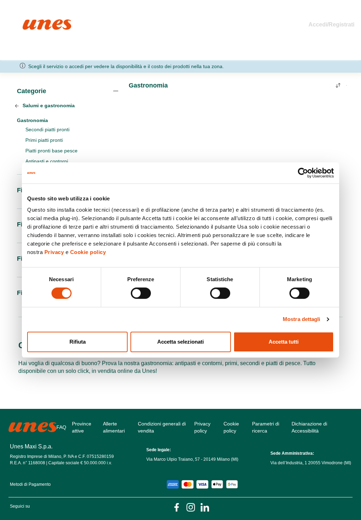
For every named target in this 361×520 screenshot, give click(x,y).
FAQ (61, 427)
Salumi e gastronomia (48, 105)
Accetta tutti (284, 342)
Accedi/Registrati (331, 25)
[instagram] (190, 507)
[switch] (141, 293)
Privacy (54, 252)
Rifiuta (77, 342)
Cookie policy (88, 252)
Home (30, 22)
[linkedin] (205, 507)
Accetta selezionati (180, 342)
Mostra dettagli (301, 319)
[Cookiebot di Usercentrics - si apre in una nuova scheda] (303, 173)
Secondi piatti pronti (47, 129)
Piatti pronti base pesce (51, 150)
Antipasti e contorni (46, 161)
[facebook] (176, 507)
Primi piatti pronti (44, 140)
